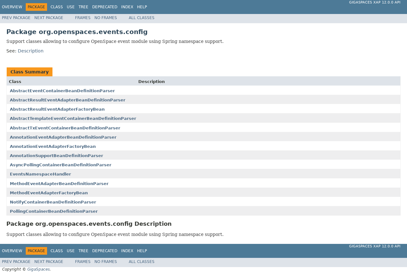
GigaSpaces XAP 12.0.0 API (374, 2)
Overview (12, 7)
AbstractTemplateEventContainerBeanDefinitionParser (73, 118)
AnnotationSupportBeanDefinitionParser (56, 155)
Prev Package (16, 18)
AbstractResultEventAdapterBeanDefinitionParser (67, 100)
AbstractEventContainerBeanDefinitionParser (62, 90)
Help (142, 7)
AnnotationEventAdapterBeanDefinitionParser (63, 137)
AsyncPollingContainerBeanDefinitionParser (60, 164)
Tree (83, 7)
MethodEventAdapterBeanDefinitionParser (59, 183)
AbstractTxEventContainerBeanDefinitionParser (65, 128)
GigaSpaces (38, 269)
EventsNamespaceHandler (40, 174)
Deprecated (104, 7)
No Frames (105, 18)
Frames (83, 18)
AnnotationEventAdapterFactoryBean (53, 146)
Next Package (48, 18)
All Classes (142, 18)
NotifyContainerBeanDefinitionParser (53, 202)
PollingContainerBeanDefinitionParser (54, 211)
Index (127, 7)
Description (31, 50)
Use (71, 7)
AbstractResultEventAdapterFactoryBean (57, 109)
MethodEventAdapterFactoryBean (49, 192)
